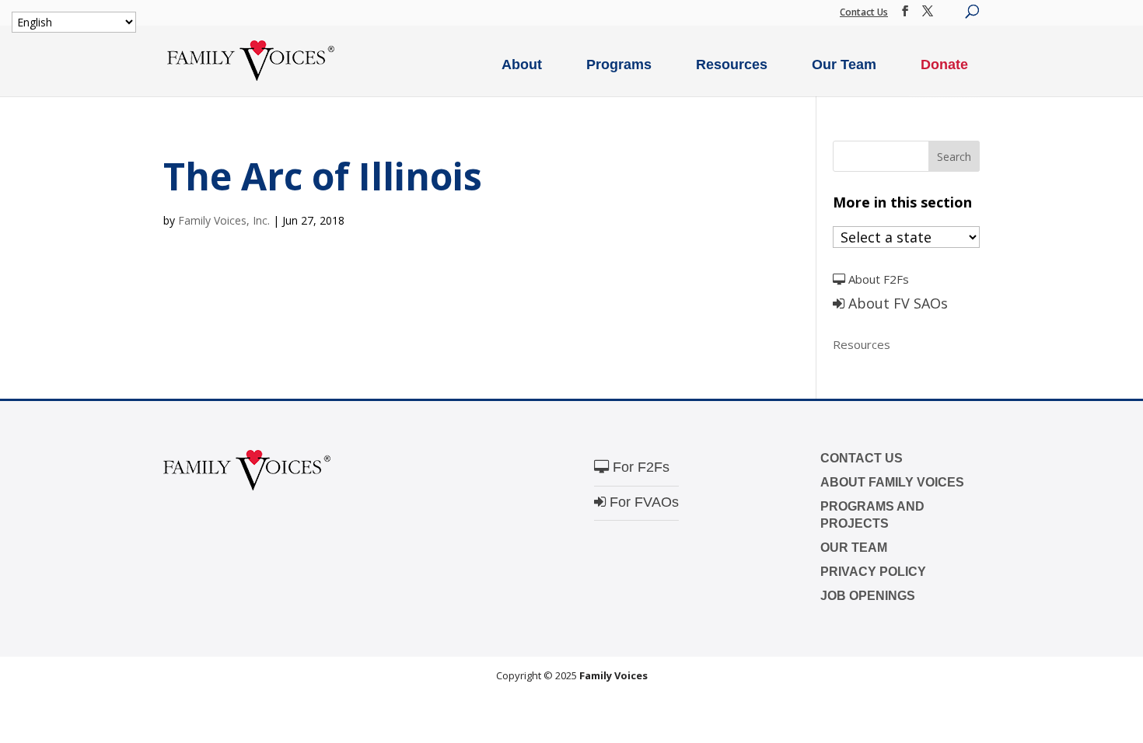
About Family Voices (892, 482)
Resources (731, 64)
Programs (619, 64)
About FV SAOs (896, 303)
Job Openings (867, 595)
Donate (944, 64)
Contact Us (864, 12)
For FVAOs (642, 502)
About (522, 64)
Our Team (844, 64)
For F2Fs (639, 467)
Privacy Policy (873, 571)
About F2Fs (877, 279)
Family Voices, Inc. (224, 220)
